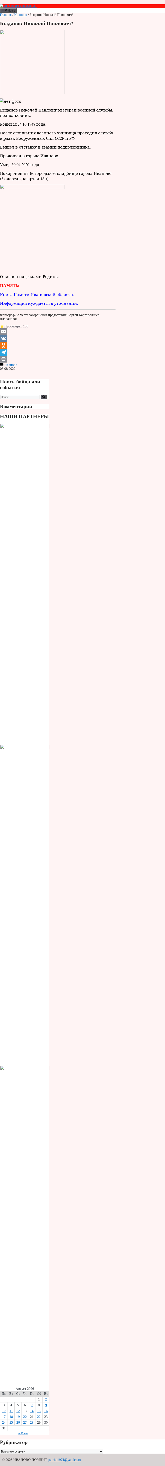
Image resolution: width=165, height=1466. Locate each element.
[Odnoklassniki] (58, 345)
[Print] (58, 359)
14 (32, 1411)
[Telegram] (58, 352)
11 (11, 1411)
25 (11, 1422)
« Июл (23, 1433)
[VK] (58, 338)
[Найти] (44, 397)
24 (4, 1422)
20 (25, 1416)
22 (39, 1416)
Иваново (20, 14)
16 (46, 1411)
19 (18, 1416)
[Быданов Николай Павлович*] (32, 93)
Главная (6, 14)
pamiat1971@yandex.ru (64, 1460)
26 (18, 1422)
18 (11, 1416)
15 (39, 1411)
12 (18, 1411)
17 (4, 1416)
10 (4, 1411)
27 (25, 1422)
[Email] (58, 331)
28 (32, 1422)
